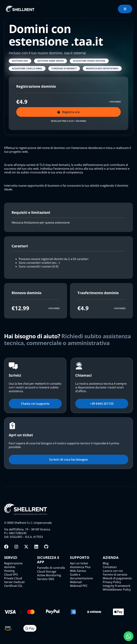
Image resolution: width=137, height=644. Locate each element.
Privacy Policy (112, 582)
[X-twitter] (26, 547)
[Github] (46, 547)
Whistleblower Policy (117, 589)
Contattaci (110, 567)
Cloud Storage (46, 571)
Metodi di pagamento (117, 578)
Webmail (76, 582)
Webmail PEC (79, 586)
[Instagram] (16, 547)
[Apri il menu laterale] (125, 9)
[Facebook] (6, 547)
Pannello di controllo (51, 568)
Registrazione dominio (13, 565)
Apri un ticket (79, 563)
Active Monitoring (49, 575)
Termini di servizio (115, 574)
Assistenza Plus (80, 567)
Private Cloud (13, 578)
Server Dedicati (14, 582)
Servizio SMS (45, 579)
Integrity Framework (116, 586)
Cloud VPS (11, 574)
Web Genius (78, 571)
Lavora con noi (113, 571)
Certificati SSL (13, 586)
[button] (20, 61)
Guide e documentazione (81, 576)
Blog (106, 563)
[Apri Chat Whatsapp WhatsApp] (128, 636)
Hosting (9, 571)
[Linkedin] (36, 547)
